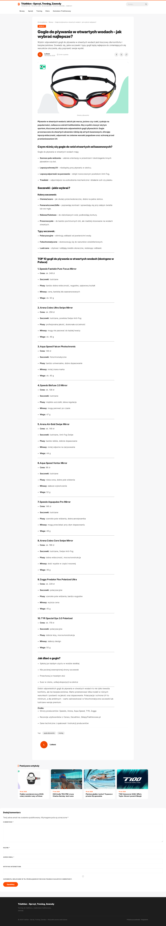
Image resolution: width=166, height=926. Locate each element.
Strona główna (42, 22)
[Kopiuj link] (126, 55)
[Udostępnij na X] (121, 55)
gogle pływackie (49, 733)
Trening (39, 11)
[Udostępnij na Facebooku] (116, 55)
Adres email (8, 857)
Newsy (22, 11)
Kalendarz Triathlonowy (62, 11)
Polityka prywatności (133, 919)
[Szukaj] (146, 4)
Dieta (48, 11)
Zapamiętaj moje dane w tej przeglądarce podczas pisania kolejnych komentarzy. (37, 879)
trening (61, 733)
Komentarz (8, 822)
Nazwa (6, 848)
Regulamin (144, 919)
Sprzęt (30, 11)
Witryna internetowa (12, 866)
